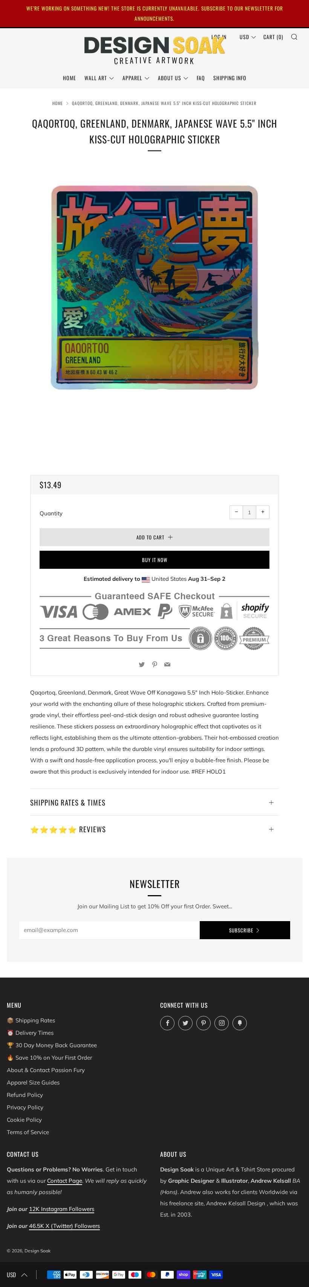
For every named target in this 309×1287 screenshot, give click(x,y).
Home (69, 78)
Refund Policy (25, 1094)
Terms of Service (28, 1132)
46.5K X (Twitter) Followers (64, 1225)
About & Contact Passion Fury (46, 1070)
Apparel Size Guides (33, 1082)
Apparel (132, 78)
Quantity (51, 513)
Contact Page (64, 1180)
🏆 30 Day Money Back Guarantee (52, 1045)
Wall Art (95, 78)
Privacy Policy (25, 1107)
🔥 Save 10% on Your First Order (49, 1057)
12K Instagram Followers (61, 1208)
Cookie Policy (24, 1119)
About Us (169, 78)
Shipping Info (229, 78)
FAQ (201, 78)
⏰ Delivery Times (30, 1032)
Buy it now (154, 560)
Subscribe (241, 930)
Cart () (273, 37)
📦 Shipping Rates (31, 1020)
